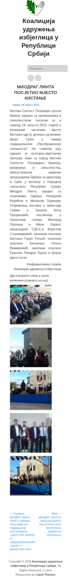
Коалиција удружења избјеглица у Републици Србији (38, 37)
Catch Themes (45, 574)
